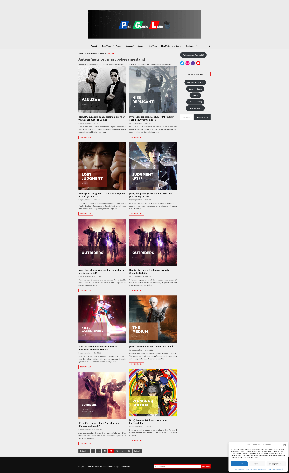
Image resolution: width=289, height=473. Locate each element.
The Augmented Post (195, 82)
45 (117, 451)
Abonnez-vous (202, 117)
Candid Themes (124, 466)
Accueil (94, 46)
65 (129, 451)
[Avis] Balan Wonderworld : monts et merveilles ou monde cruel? (97, 348)
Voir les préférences (276, 464)
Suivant (137, 451)
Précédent (84, 451)
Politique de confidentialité (241, 469)
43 (105, 451)
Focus (118, 46)
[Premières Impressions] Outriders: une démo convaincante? (99, 425)
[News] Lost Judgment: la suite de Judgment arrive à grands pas (102, 195)
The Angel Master (195, 108)
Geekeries (190, 46)
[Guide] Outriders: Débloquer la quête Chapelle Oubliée (149, 271)
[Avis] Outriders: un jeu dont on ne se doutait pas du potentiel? (101, 271)
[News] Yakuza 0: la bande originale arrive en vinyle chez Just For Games (101, 118)
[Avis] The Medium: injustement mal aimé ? (151, 346)
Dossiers (129, 46)
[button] (284, 445)
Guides (140, 46)
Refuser (257, 464)
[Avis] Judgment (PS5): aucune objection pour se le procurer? (150, 195)
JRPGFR (195, 95)
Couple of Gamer (195, 89)
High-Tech (152, 46)
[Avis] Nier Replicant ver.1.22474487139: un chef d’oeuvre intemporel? (151, 118)
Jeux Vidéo (106, 46)
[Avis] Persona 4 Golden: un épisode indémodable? (148, 422)
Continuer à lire (86, 137)
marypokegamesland (84, 123)
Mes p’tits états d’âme (171, 46)
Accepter (239, 464)
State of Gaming (195, 102)
